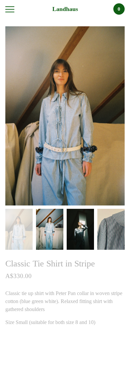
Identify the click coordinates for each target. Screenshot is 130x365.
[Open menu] (11, 9)
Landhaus (65, 9)
